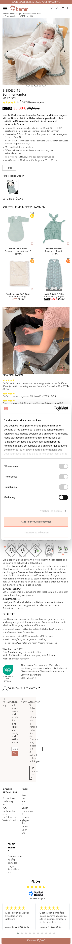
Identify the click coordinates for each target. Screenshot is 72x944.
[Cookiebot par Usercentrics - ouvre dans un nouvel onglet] (53, 408)
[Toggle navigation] (5, 8)
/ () (30, 102)
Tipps (9, 168)
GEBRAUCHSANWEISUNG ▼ (24, 688)
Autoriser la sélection (36, 532)
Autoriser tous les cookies (36, 521)
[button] (51, 7)
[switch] (63, 476)
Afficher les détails (51, 510)
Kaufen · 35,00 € (36, 940)
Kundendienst (15, 856)
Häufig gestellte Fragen (12, 863)
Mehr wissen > (29, 678)
